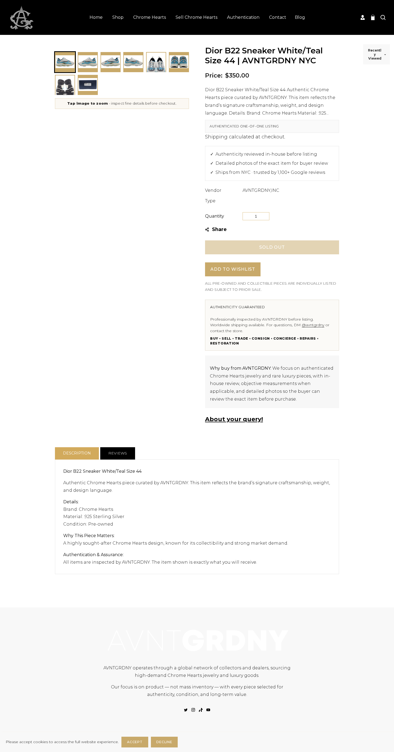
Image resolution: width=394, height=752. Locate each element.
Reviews (117, 453)
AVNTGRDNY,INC (261, 190)
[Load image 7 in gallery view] (65, 85)
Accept (134, 742)
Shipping (216, 137)
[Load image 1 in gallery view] (65, 62)
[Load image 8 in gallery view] (88, 85)
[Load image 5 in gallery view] (156, 62)
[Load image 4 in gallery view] (133, 62)
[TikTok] (201, 710)
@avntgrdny (313, 324)
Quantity (214, 216)
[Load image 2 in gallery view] (88, 62)
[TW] (186, 710)
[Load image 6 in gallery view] (179, 62)
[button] (373, 17)
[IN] (193, 710)
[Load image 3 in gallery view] (111, 62)
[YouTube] (208, 710)
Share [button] (219, 229)
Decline (164, 742)
